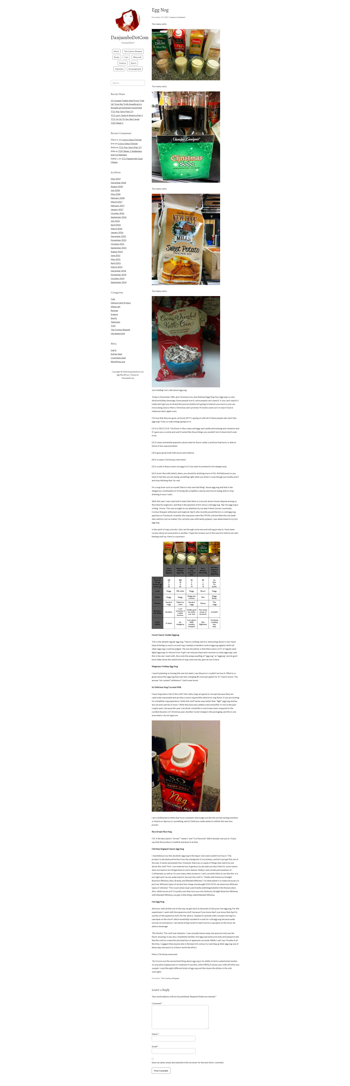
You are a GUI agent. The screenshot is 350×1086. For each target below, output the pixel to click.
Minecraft (137, 57)
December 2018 (118, 182)
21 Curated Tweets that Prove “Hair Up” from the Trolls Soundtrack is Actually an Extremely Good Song (127, 104)
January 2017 (117, 209)
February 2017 (118, 205)
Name (155, 1034)
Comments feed (118, 357)
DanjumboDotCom (130, 37)
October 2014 (117, 278)
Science (122, 63)
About (116, 51)
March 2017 (116, 201)
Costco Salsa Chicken (132, 139)
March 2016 (116, 228)
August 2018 (117, 186)
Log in (113, 350)
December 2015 (118, 236)
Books (116, 57)
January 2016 (117, 232)
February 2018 (118, 198)
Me (118, 375)
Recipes (114, 310)
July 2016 (115, 221)
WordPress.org (118, 361)
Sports (133, 63)
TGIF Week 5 (117, 123)
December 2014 (118, 270)
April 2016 (116, 224)
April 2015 (116, 263)
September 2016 (118, 217)
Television (119, 69)
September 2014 (118, 282)
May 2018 (115, 194)
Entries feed (116, 354)
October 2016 (117, 213)
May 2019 (115, 178)
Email (155, 1046)
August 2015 (117, 251)
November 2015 (118, 240)
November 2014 (118, 274)
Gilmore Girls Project (121, 302)
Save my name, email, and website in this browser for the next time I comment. (188, 1062)
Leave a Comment (177, 17)
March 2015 (116, 267)
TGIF (113, 325)
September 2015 (118, 247)
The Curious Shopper (133, 51)
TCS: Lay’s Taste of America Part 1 (127, 115)
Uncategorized (134, 69)
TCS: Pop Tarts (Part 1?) (122, 111)
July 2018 (115, 190)
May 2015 (115, 259)
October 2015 (117, 244)
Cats (126, 57)
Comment (157, 1003)
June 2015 (115, 255)
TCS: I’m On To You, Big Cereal (125, 119)
